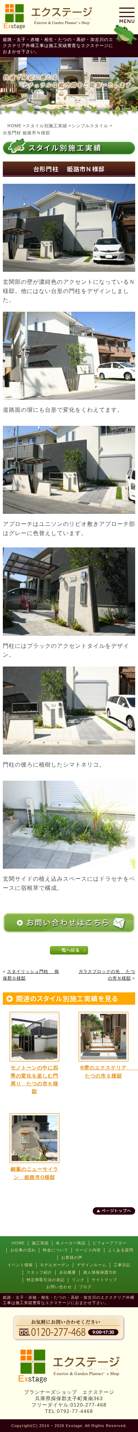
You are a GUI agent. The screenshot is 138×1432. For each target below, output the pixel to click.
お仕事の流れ (23, 1250)
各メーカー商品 (71, 1243)
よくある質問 (120, 1250)
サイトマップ (104, 1280)
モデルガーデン (55, 1265)
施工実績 (40, 1243)
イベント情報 (20, 1265)
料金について (55, 1250)
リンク (78, 1280)
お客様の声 (71, 1257)
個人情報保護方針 (100, 1272)
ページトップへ (116, 1211)
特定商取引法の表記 (46, 1280)
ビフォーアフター (110, 1243)
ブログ (85, 1287)
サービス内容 (88, 1250)
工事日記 (122, 1265)
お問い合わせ (59, 1287)
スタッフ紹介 (39, 1272)
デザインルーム (92, 1265)
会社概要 (67, 1272)
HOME (18, 1243)
